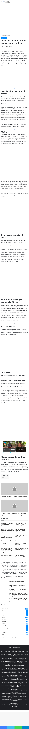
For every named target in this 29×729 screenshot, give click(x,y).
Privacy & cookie (12, 647)
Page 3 (7, 654)
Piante (3, 610)
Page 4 (10, 654)
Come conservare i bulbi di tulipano (21, 536)
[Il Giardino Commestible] (8, 2)
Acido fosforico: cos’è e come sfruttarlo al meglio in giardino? (7, 531)
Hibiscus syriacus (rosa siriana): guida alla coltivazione (17, 586)
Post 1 (2, 651)
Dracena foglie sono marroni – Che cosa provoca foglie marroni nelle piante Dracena (18, 600)
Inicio (3, 35)
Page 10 (16, 655)
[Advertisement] (14, 18)
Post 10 (7, 652)
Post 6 (20, 651)
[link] (5, 443)
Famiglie (3, 617)
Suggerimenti (7, 35)
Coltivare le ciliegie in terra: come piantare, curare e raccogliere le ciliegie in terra (6, 550)
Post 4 (13, 651)
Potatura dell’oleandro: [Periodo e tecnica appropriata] (21, 524)
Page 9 (12, 655)
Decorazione (4, 619)
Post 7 (23, 651)
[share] (13, 443)
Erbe (3, 634)
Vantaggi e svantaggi (6, 625)
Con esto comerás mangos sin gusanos (9, 443)
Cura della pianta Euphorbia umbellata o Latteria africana (20, 557)
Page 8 (25, 654)
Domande (4, 632)
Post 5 (16, 651)
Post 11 (11, 652)
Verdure (3, 623)
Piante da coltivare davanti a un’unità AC (16, 582)
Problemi (4, 621)
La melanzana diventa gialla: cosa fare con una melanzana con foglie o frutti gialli (18, 595)
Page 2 (3, 654)
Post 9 (3, 652)
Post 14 (22, 652)
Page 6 (18, 654)
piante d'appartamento (7, 613)
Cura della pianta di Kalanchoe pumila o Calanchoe (20, 531)
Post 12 (15, 652)
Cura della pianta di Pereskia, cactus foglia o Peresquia (7, 542)
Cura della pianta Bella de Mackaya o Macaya (21, 549)
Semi (3, 630)
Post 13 (18, 652)
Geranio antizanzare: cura (6, 556)
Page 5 (14, 654)
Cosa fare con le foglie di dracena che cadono (17, 590)
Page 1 (26, 652)
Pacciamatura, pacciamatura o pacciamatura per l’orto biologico (21, 542)
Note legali (18, 647)
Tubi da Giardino (14, 641)
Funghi (3, 615)
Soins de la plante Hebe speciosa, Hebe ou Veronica (7, 524)
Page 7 (22, 654)
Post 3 (9, 651)
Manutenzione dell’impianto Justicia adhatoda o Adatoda (6, 536)
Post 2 (6, 651)
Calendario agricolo (6, 627)
